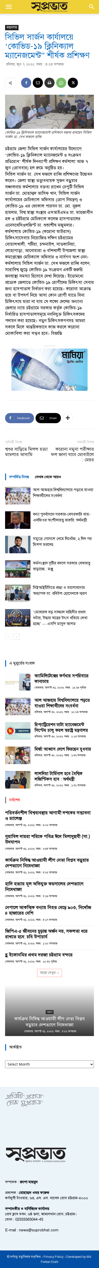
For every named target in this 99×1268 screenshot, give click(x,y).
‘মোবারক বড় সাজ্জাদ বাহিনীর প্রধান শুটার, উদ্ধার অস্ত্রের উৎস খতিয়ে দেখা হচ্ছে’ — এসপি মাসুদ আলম (60, 618)
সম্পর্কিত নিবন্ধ (19, 477)
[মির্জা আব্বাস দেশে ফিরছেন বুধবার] (17, 755)
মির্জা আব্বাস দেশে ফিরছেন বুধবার (63, 749)
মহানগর (12, 27)
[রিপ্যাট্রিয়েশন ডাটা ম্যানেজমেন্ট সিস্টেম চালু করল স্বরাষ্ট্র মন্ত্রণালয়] (17, 731)
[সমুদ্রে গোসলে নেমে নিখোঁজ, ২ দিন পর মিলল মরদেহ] (17, 544)
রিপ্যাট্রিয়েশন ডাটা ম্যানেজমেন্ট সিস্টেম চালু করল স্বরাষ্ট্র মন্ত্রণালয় (61, 727)
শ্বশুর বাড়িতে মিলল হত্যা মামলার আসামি (26, 452)
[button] (9, 7)
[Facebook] (26, 83)
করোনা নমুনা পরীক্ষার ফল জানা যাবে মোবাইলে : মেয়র (72, 455)
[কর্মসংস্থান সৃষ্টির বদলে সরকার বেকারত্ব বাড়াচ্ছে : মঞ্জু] (17, 569)
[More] (67, 418)
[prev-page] (8, 636)
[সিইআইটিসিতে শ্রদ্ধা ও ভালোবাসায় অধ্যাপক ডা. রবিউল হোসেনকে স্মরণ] (17, 593)
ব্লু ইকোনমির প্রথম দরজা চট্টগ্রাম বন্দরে (39, 955)
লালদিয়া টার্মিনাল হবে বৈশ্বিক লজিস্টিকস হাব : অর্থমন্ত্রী (58, 776)
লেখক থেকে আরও (48, 477)
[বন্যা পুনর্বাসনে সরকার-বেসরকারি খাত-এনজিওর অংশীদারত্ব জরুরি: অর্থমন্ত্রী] (17, 520)
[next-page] (16, 636)
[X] (73, 83)
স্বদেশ (49, 1012)
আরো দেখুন (48, 973)
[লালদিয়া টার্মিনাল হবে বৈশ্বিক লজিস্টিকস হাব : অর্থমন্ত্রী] (17, 780)
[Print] (49, 83)
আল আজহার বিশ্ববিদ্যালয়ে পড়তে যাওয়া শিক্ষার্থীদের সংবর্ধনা (62, 703)
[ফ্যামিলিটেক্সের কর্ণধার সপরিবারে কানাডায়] (17, 682)
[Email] (38, 83)
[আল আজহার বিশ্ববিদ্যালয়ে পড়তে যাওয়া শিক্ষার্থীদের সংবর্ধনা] (17, 495)
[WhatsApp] (61, 83)
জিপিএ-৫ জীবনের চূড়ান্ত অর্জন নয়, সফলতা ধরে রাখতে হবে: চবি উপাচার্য (46, 934)
